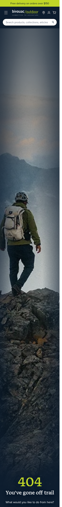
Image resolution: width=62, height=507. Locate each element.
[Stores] (43, 12)
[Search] (53, 22)
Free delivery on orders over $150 (29, 3)
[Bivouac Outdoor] (25, 12)
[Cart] (54, 12)
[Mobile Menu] (6, 12)
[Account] (49, 12)
